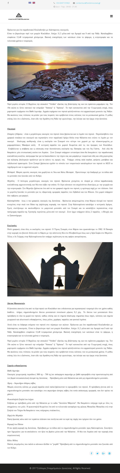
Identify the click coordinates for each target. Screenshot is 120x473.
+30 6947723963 (63, 3)
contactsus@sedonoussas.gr (88, 3)
